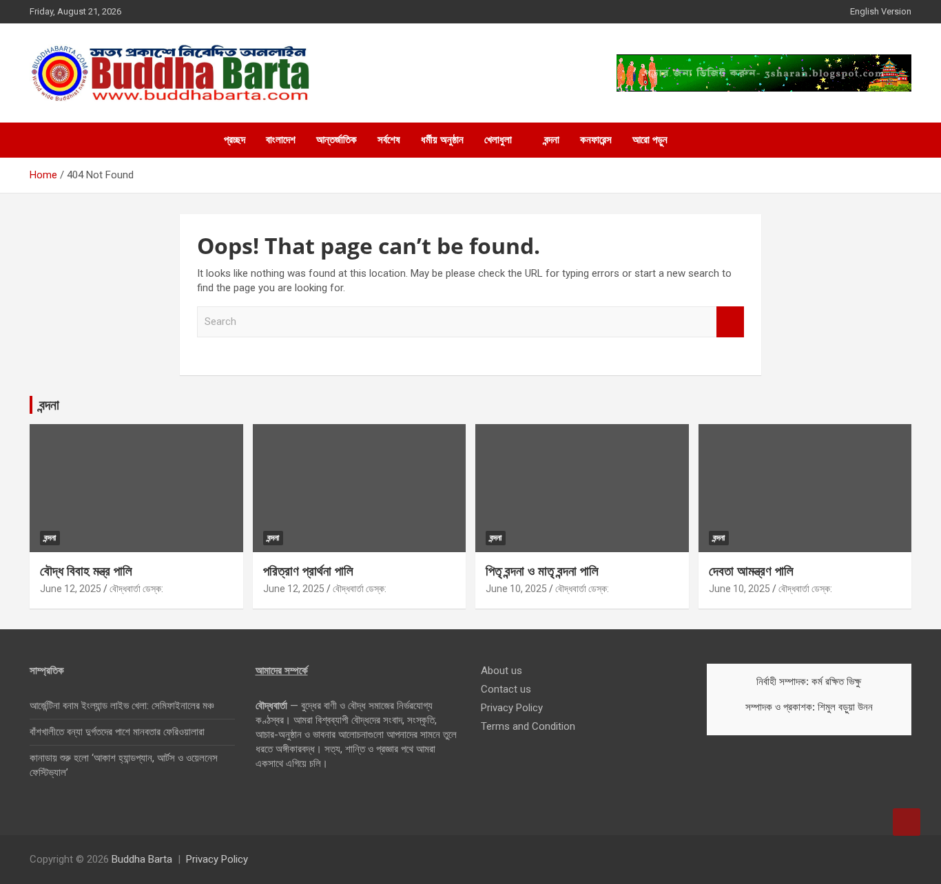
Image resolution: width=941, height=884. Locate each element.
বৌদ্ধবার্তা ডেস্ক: (136, 588)
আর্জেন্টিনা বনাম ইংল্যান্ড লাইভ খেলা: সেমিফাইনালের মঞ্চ (122, 705)
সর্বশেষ (389, 140)
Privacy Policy (512, 708)
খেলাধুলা (498, 140)
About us (501, 670)
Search (730, 321)
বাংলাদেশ (281, 140)
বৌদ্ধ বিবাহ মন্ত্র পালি (86, 571)
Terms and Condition (528, 726)
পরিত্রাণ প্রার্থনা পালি (308, 571)
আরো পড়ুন (650, 140)
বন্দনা (551, 140)
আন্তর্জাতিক (336, 140)
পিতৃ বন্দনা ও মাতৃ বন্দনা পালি (542, 571)
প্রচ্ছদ (234, 140)
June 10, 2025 (516, 588)
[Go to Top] (906, 822)
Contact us (506, 689)
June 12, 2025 (70, 588)
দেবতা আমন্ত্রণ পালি (751, 571)
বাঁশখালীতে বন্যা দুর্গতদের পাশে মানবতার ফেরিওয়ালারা (117, 732)
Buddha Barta (142, 859)
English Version (880, 11)
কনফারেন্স (596, 140)
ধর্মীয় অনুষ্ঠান (442, 140)
